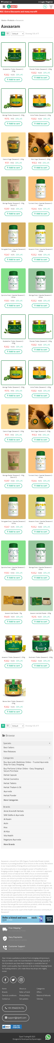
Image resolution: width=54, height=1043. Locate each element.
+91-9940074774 (15, 1008)
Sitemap (40, 999)
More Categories (11, 800)
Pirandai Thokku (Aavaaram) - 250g (41, 69)
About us (22, 989)
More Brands (9, 844)
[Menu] (4, 7)
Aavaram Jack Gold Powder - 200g (40, 613)
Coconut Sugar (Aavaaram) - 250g (13, 159)
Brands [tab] (6, 807)
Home (4, 989)
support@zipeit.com (16, 1017)
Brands (4, 992)
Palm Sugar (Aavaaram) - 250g (40, 159)
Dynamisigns (36, 1039)
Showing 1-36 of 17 (32, 34)
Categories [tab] (8, 758)
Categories (41, 989)
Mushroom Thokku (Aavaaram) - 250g (40, 657)
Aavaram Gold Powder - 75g (13, 613)
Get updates (23, 999)
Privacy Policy (24, 995)
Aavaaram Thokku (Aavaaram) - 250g (13, 657)
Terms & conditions (9, 995)
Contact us (6, 999)
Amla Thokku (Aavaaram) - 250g (40, 115)
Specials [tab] (7, 743)
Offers (39, 992)
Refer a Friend (24, 992)
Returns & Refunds (44, 995)
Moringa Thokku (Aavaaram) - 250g (13, 115)
